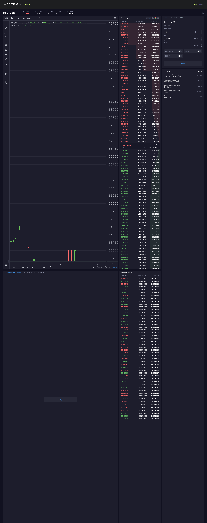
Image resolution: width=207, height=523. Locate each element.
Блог (34, 4)
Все (199, 71)
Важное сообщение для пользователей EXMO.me (172, 75)
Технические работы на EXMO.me (172, 86)
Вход (195, 4)
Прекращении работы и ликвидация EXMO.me (172, 81)
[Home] (13, 4)
